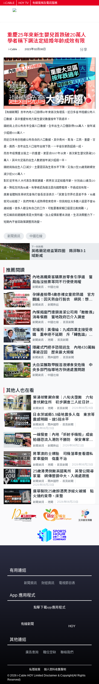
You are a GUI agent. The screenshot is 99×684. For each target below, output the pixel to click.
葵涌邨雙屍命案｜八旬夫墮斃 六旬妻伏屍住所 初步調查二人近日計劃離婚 (63, 400)
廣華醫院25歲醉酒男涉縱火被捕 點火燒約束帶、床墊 (63, 493)
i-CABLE (9, 3)
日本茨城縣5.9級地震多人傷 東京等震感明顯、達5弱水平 (64, 417)
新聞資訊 (13, 236)
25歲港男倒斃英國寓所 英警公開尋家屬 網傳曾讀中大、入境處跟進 (63, 473)
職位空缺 (49, 652)
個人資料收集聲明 (55, 669)
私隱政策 (34, 669)
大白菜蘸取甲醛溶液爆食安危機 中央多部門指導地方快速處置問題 (62, 367)
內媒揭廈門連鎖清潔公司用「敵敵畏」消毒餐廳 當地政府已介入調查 (63, 314)
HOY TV (23, 3)
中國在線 (35, 236)
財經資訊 (47, 583)
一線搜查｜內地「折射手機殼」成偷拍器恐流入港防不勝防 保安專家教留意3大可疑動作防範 (63, 437)
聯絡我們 (67, 652)
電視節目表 (67, 583)
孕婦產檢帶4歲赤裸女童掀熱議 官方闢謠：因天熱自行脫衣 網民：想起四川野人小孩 (63, 297)
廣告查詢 (32, 652)
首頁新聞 (68, 322)
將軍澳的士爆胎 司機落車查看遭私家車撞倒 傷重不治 (63, 456)
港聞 (50, 340)
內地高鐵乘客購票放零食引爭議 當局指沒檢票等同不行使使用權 (62, 279)
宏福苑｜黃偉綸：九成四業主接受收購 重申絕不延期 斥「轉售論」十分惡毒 (62, 332)
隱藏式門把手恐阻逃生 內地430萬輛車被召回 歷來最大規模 (63, 349)
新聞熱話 (53, 304)
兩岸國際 (53, 357)
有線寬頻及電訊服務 (44, 3)
